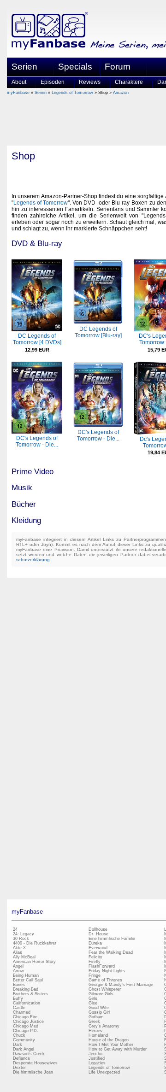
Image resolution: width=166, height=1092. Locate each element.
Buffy (18, 998)
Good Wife (99, 1007)
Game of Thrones (105, 980)
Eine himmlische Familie (112, 938)
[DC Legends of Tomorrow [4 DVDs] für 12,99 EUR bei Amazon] (37, 329)
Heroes (95, 1030)
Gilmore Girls (101, 994)
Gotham (96, 1017)
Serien (41, 92)
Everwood (98, 947)
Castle (19, 1007)
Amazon (121, 92)
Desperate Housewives (35, 1063)
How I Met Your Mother (111, 1044)
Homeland (98, 1035)
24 (15, 929)
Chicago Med (25, 1026)
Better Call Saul (28, 980)
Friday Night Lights (107, 971)
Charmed (21, 1012)
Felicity (95, 957)
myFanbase (18, 92)
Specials (75, 66)
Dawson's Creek (29, 1053)
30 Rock (21, 938)
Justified (97, 1058)
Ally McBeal (24, 957)
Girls (93, 998)
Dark (17, 1044)
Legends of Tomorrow (72, 92)
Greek (94, 1021)
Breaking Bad (25, 989)
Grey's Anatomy (104, 1026)
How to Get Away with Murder (118, 1049)
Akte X (19, 947)
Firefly (95, 961)
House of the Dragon (109, 1040)
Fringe (95, 975)
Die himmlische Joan (33, 1072)
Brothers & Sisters (30, 994)
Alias (17, 952)
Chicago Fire (25, 1017)
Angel (18, 966)
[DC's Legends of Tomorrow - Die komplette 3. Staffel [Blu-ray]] (98, 426)
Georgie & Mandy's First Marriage (121, 984)
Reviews (90, 82)
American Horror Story (34, 961)
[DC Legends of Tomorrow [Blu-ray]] (98, 322)
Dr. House (98, 934)
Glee (93, 1003)
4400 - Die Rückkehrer (34, 943)
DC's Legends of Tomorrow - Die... (37, 441)
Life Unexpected (104, 1072)
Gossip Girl (99, 1012)
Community (24, 1040)
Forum (117, 66)
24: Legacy (23, 934)
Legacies (97, 1063)
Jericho (95, 1053)
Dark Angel (23, 1049)
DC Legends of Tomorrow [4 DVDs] (37, 339)
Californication (26, 1003)
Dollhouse (98, 929)
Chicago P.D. (25, 1030)
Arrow (18, 971)
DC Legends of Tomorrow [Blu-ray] (98, 332)
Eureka (95, 943)
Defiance (21, 1058)
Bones (19, 984)
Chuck (19, 1035)
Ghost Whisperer (105, 989)
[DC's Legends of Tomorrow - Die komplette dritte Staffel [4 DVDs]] (37, 432)
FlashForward (102, 966)
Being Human (26, 975)
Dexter (19, 1067)
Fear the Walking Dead (111, 952)
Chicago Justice (28, 1021)
